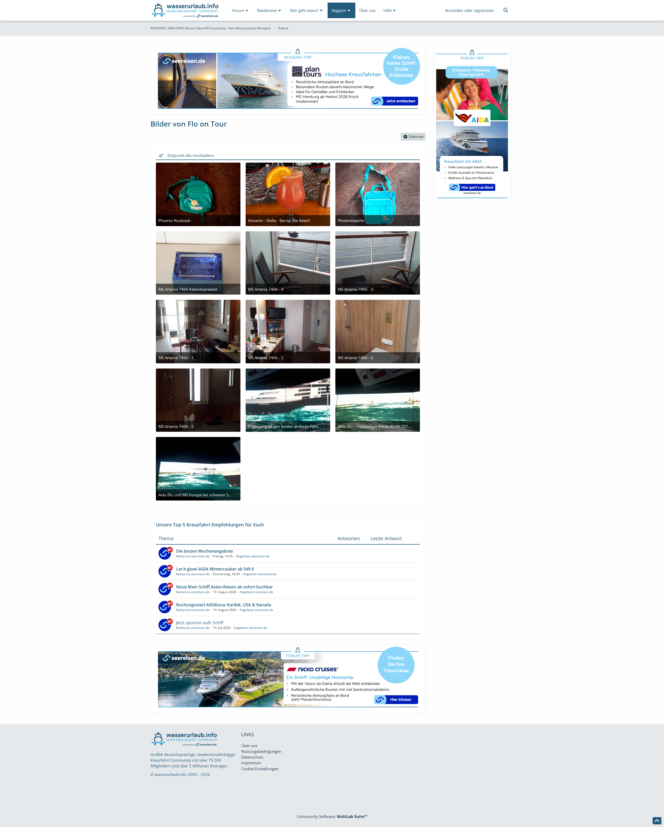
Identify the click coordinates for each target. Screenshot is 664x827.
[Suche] (506, 10)
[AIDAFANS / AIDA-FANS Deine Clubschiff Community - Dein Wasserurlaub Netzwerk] (185, 11)
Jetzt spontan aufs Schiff (199, 623)
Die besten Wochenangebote (204, 551)
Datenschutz (252, 757)
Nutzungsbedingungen (261, 751)
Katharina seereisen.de (193, 556)
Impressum (251, 762)
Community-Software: (332, 816)
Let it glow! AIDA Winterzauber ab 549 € (215, 569)
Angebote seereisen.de (252, 556)
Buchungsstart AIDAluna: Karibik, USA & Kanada (223, 605)
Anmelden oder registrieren (469, 10)
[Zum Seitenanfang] (657, 820)
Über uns (249, 745)
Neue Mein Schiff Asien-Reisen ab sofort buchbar (224, 587)
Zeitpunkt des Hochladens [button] (190, 155)
